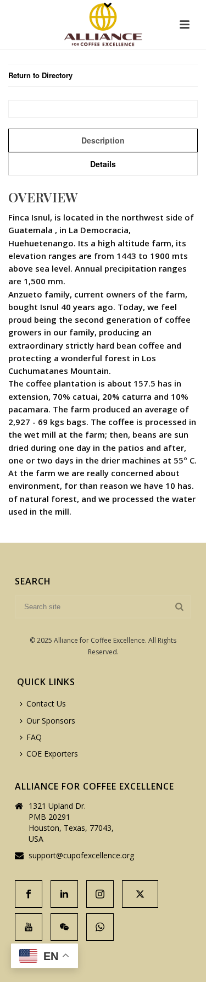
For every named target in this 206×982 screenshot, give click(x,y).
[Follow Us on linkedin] (64, 894)
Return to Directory (40, 75)
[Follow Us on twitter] (140, 894)
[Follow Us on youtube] (28, 927)
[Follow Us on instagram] (100, 894)
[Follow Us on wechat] (64, 927)
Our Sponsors (50, 720)
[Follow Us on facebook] (28, 894)
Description (103, 140)
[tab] (103, 140)
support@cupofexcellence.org (81, 855)
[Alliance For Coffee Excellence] (103, 24)
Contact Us (46, 703)
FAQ (34, 737)
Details (103, 163)
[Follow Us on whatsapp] (100, 927)
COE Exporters (52, 753)
